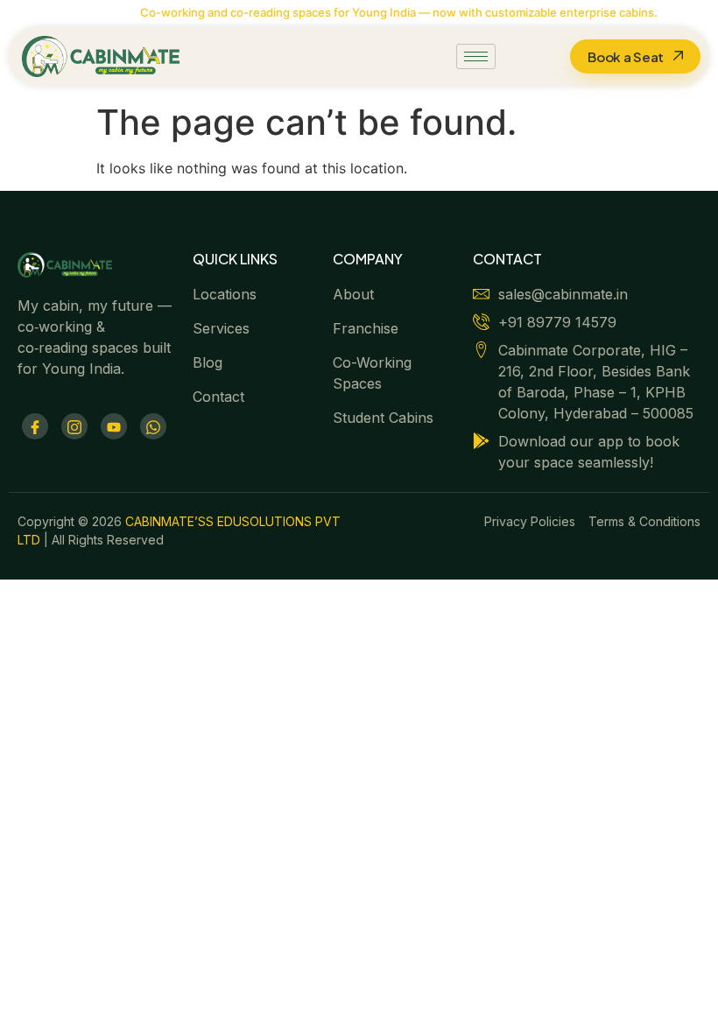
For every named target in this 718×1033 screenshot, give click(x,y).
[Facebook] (35, 426)
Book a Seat (626, 56)
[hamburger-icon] (476, 56)
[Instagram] (74, 426)
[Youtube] (114, 426)
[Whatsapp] (153, 426)
